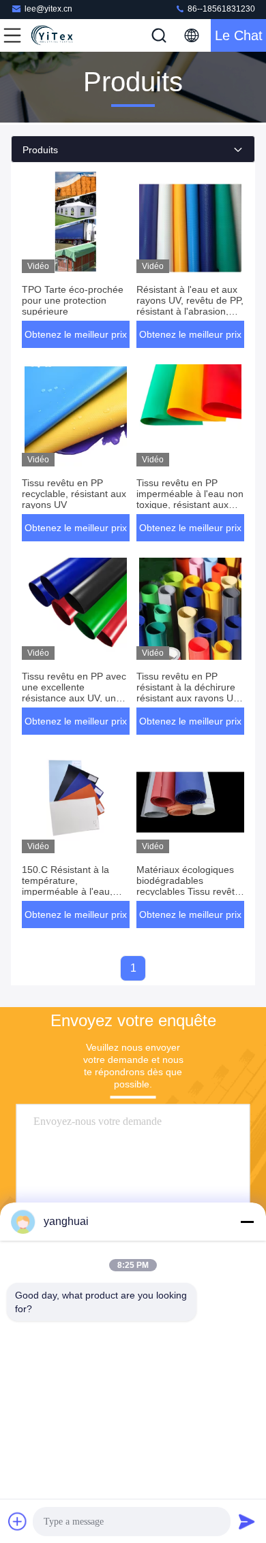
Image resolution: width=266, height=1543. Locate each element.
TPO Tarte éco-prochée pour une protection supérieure (72, 300)
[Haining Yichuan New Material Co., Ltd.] (57, 35)
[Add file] (17, 1521)
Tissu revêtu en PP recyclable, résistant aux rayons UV (74, 493)
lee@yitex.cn (48, 9)
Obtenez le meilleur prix (76, 334)
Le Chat (239, 35)
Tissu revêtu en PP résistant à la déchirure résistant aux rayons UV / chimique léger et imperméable (187, 698)
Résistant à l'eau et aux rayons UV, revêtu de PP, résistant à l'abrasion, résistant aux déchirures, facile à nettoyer (189, 311)
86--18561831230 (220, 9)
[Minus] (247, 1221)
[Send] (247, 1521)
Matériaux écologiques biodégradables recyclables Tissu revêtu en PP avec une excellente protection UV (188, 891)
